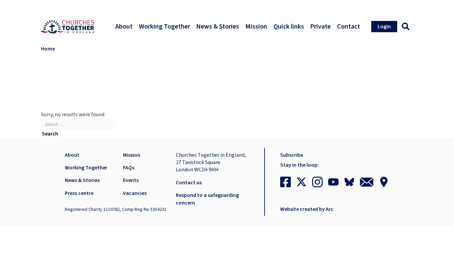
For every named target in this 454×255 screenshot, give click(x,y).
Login (384, 26)
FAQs (128, 167)
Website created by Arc (306, 209)
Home (48, 48)
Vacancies (135, 193)
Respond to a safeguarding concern (207, 199)
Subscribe (291, 155)
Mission (131, 155)
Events (131, 180)
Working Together (86, 167)
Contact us (189, 182)
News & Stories (82, 180)
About (72, 155)
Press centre (79, 193)
